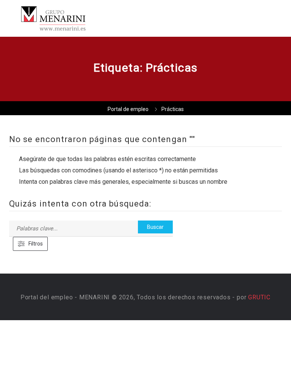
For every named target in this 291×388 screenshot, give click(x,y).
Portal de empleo (128, 109)
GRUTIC (259, 297)
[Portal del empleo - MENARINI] (76, 18)
